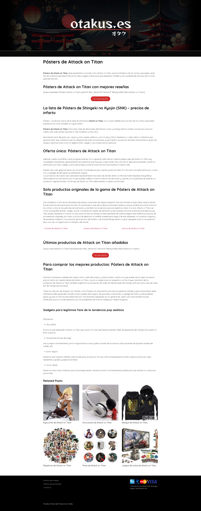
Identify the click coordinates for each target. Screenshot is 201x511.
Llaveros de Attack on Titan (95, 228)
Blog (104, 54)
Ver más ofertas (100, 255)
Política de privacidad (52, 484)
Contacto (47, 487)
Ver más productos (100, 99)
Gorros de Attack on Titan (133, 228)
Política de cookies (51, 480)
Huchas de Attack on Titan (56, 228)
